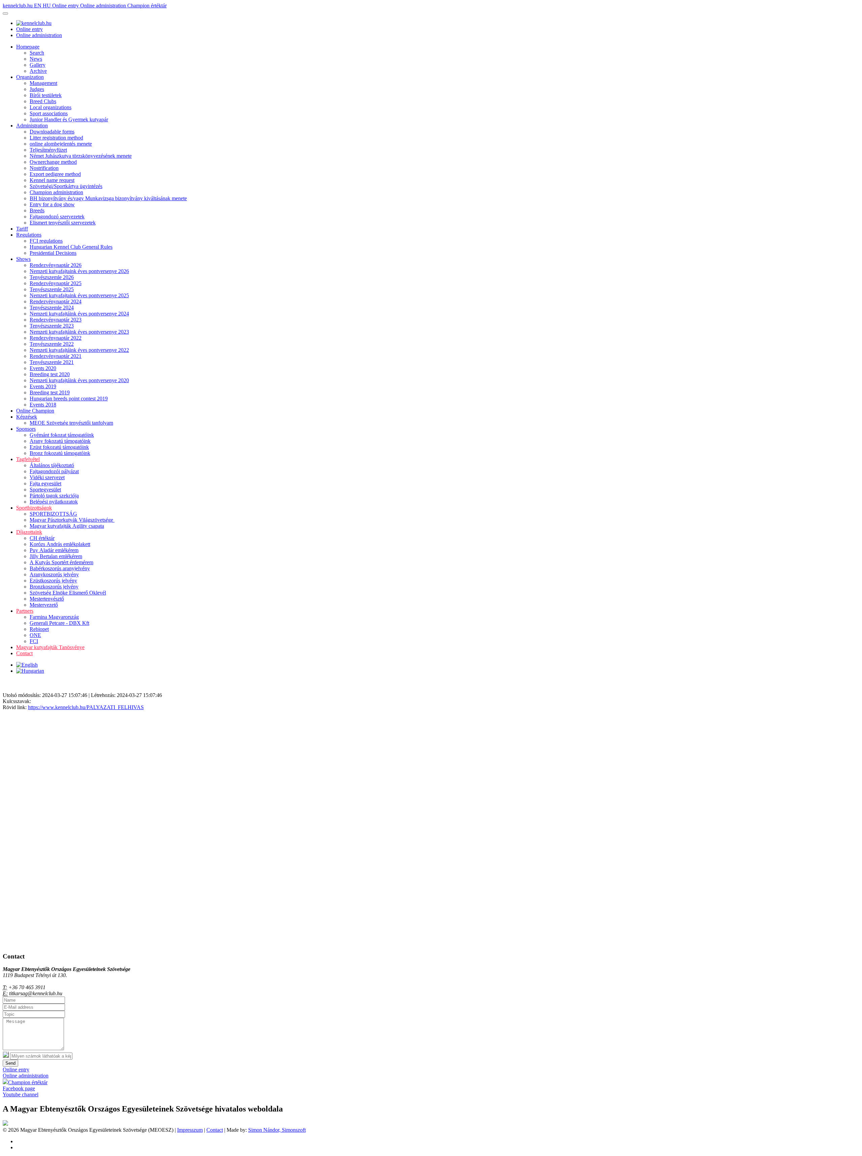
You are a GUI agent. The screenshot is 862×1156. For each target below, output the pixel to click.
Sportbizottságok (34, 508)
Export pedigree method (55, 174)
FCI (34, 641)
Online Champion (35, 411)
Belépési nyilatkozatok (54, 502)
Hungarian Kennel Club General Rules (71, 247)
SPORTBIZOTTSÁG (53, 514)
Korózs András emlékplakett (60, 544)
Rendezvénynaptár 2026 (55, 265)
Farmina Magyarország (54, 617)
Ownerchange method (53, 162)
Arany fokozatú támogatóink (60, 441)
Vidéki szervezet (47, 477)
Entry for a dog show (52, 204)
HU (47, 5)
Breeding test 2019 (50, 392)
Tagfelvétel (28, 459)
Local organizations (50, 107)
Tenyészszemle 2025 (52, 289)
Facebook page (19, 1088)
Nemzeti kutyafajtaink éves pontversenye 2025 (79, 295)
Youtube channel (20, 1094)
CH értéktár (42, 538)
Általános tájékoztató (52, 465)
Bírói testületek (46, 95)
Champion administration (56, 192)
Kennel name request (52, 180)
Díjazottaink (29, 532)
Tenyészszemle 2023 (52, 326)
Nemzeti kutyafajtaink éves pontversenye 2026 (79, 271)
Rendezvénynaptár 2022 (55, 338)
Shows (23, 259)
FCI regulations (46, 241)
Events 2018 (43, 404)
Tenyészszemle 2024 (52, 307)
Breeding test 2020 (50, 374)
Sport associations (49, 113)
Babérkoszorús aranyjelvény (60, 568)
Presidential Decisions (53, 253)
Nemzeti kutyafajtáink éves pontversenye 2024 (79, 313)
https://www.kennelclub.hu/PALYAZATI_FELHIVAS (86, 707)
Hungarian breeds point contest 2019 (69, 398)
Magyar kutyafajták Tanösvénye (50, 647)
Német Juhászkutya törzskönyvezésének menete (81, 156)
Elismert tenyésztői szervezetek (63, 222)
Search (37, 53)
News (36, 59)
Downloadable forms (52, 131)
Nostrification (44, 168)
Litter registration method (56, 138)
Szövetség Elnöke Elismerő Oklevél (68, 593)
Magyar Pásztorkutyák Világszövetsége (72, 520)
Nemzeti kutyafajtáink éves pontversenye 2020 (79, 380)
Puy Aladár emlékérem (54, 550)
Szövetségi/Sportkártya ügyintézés (66, 186)
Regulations (28, 235)
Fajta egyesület (45, 483)
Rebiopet (39, 629)
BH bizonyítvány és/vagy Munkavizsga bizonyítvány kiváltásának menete (108, 198)
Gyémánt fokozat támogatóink (62, 435)
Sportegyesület (45, 489)
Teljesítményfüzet (48, 150)
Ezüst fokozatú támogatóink (59, 447)
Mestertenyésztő (47, 599)
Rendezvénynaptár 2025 (55, 283)
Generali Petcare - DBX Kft (59, 623)
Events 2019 (43, 386)
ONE (35, 635)
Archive (38, 71)
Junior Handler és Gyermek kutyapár (69, 119)
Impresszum (190, 1130)
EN (38, 5)
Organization (30, 77)
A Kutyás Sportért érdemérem (61, 562)
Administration (32, 125)
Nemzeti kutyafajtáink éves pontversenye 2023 (79, 332)
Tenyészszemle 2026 (52, 277)
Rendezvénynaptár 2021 (55, 356)
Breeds (37, 210)
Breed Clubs (43, 101)
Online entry (66, 5)
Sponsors (26, 429)
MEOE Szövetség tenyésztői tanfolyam (71, 423)
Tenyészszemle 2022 (52, 344)
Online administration (103, 5)
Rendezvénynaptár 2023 (55, 320)
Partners (24, 611)
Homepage (27, 47)
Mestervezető (44, 605)
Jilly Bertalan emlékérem (56, 556)
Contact (24, 653)
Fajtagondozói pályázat (54, 471)
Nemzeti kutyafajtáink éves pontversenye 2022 (79, 350)
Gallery (37, 65)
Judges (37, 89)
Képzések (26, 417)
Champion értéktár (147, 5)
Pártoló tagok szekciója (54, 495)
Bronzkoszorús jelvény (54, 586)
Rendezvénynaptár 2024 (55, 301)
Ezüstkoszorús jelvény (53, 580)
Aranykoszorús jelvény (54, 574)
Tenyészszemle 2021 (52, 362)
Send (10, 1063)
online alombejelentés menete (61, 144)
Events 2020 (43, 368)
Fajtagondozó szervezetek (57, 216)
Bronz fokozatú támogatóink (60, 453)
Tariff (22, 229)
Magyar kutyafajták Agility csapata (67, 526)
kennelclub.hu (18, 5)
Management (43, 83)
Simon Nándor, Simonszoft (277, 1130)
